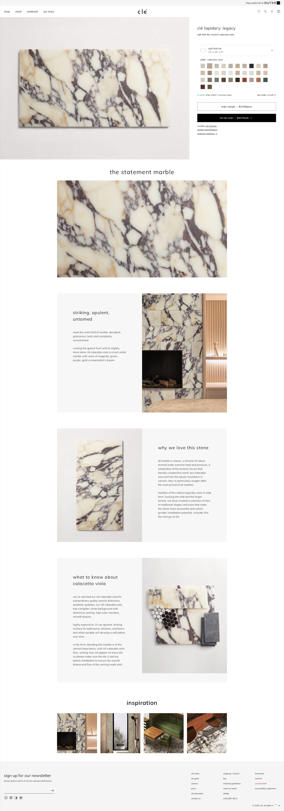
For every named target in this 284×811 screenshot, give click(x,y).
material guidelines (206, 133)
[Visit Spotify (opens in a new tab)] (21, 798)
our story (48, 11)
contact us (196, 798)
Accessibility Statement (265, 788)
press (193, 788)
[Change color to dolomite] (230, 72)
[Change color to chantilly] (230, 79)
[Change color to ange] (237, 65)
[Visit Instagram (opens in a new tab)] (6, 798)
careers (194, 783)
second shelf (261, 783)
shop (7, 11)
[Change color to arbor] (265, 65)
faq (224, 778)
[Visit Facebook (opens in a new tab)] (16, 798)
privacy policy (10, 781)
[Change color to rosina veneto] (265, 72)
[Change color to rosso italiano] (202, 86)
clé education (197, 793)
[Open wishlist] (258, 11)
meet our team (230, 788)
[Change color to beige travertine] (258, 72)
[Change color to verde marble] (265, 79)
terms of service (25, 781)
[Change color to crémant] (244, 72)
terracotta (259, 773)
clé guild (195, 778)
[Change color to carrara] (202, 65)
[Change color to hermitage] (202, 72)
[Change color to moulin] (244, 65)
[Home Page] (142, 11)
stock (18, 11)
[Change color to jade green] (216, 79)
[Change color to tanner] (237, 72)
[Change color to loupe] (258, 65)
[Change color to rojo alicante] (258, 79)
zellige (226, 793)
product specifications (207, 129)
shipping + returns (231, 773)
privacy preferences (43, 781)
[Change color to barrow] (209, 72)
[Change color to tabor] (223, 65)
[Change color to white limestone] (202, 79)
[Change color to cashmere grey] (209, 79)
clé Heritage (211, 126)
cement (258, 778)
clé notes (195, 773)
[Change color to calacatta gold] (216, 65)
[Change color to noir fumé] (237, 79)
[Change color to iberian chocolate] (223, 79)
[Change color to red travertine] (244, 79)
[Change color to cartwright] (251, 65)
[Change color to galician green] (209, 86)
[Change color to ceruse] (216, 72)
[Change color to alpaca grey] (251, 79)
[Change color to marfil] (223, 72)
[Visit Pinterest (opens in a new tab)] (11, 798)
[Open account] (272, 11)
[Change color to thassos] (251, 72)
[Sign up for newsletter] (29, 791)
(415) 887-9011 (230, 798)
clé (261, 805)
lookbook (32, 11)
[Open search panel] (265, 11)
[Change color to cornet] (230, 65)
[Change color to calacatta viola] (209, 65)
